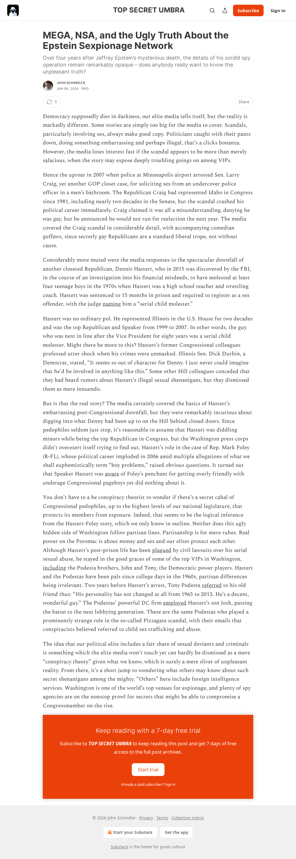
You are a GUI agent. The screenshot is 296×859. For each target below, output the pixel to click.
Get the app (176, 832)
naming (112, 304)
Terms (162, 818)
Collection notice (188, 818)
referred (212, 585)
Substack (119, 846)
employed (174, 603)
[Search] (212, 10)
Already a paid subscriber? (148, 784)
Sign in (278, 10)
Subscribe (248, 10)
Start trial (148, 769)
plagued (161, 550)
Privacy (146, 818)
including (54, 568)
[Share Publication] (225, 10)
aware (112, 474)
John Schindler (71, 83)
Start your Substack (133, 832)
